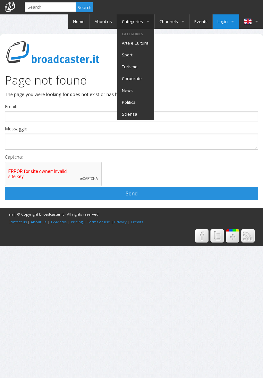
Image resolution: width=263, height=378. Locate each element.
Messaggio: (17, 129)
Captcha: (14, 157)
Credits (137, 221)
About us (103, 21)
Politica (129, 102)
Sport (127, 55)
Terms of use (98, 221)
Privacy (120, 221)
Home (79, 21)
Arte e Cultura (135, 43)
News (127, 90)
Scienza (129, 114)
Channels (168, 21)
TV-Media (58, 221)
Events (201, 21)
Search (84, 7)
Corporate (132, 78)
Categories (132, 21)
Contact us (17, 221)
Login (222, 21)
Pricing (77, 221)
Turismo (130, 67)
